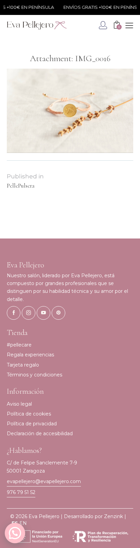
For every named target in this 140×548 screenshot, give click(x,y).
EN (23, 523)
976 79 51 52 (21, 492)
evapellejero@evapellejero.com (44, 481)
